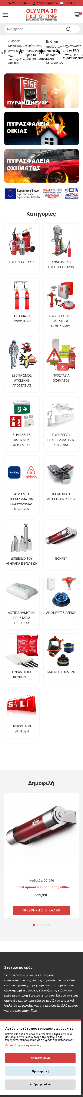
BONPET (61, 558)
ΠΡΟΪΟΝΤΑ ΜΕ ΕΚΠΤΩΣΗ (21, 728)
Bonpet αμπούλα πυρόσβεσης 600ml (41, 887)
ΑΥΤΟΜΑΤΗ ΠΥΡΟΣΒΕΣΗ (22, 318)
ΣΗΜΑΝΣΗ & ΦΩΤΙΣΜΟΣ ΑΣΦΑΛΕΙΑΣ (22, 440)
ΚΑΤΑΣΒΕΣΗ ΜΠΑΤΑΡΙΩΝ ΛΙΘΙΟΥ (61, 496)
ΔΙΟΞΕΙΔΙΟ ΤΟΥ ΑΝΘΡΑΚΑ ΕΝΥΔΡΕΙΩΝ (21, 561)
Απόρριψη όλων (40, 1084)
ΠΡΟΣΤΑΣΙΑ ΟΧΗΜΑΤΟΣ (61, 378)
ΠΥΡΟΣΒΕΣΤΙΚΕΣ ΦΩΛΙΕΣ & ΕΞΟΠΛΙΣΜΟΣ (61, 321)
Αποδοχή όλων (40, 1057)
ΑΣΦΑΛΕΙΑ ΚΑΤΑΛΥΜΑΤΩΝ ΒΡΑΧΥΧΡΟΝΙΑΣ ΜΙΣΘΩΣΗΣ (21, 501)
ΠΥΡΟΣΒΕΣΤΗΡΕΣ (21, 262)
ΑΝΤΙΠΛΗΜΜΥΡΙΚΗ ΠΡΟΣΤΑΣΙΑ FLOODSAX (22, 618)
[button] (34, 925)
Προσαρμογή (40, 1071)
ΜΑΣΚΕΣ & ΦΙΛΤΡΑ (61, 672)
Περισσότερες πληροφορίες (23, 1045)
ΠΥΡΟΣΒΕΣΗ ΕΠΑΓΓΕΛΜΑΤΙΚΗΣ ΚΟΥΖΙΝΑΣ (61, 440)
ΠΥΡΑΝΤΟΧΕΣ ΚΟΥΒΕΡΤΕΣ (22, 674)
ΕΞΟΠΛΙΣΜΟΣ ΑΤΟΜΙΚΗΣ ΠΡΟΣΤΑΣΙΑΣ (22, 381)
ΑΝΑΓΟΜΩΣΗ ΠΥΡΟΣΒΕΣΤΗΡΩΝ (61, 264)
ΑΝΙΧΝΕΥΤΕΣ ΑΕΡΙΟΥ (61, 613)
